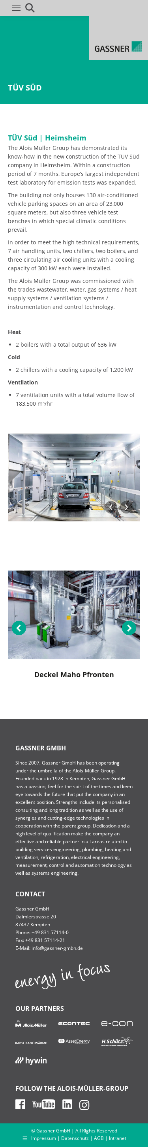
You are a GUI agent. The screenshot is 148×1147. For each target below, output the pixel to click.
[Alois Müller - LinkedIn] (70, 1107)
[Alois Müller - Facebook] (23, 1107)
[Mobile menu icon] (16, 8)
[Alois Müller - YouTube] (46, 1107)
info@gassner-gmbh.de (57, 948)
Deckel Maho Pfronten (74, 674)
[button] (19, 628)
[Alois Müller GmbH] (31, 1023)
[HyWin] (31, 1060)
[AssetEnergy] (74, 1041)
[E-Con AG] (117, 1023)
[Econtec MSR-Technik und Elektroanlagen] (74, 1023)
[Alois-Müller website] (62, 987)
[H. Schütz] (117, 1041)
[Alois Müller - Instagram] (87, 1107)
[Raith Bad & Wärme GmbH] (31, 1042)
